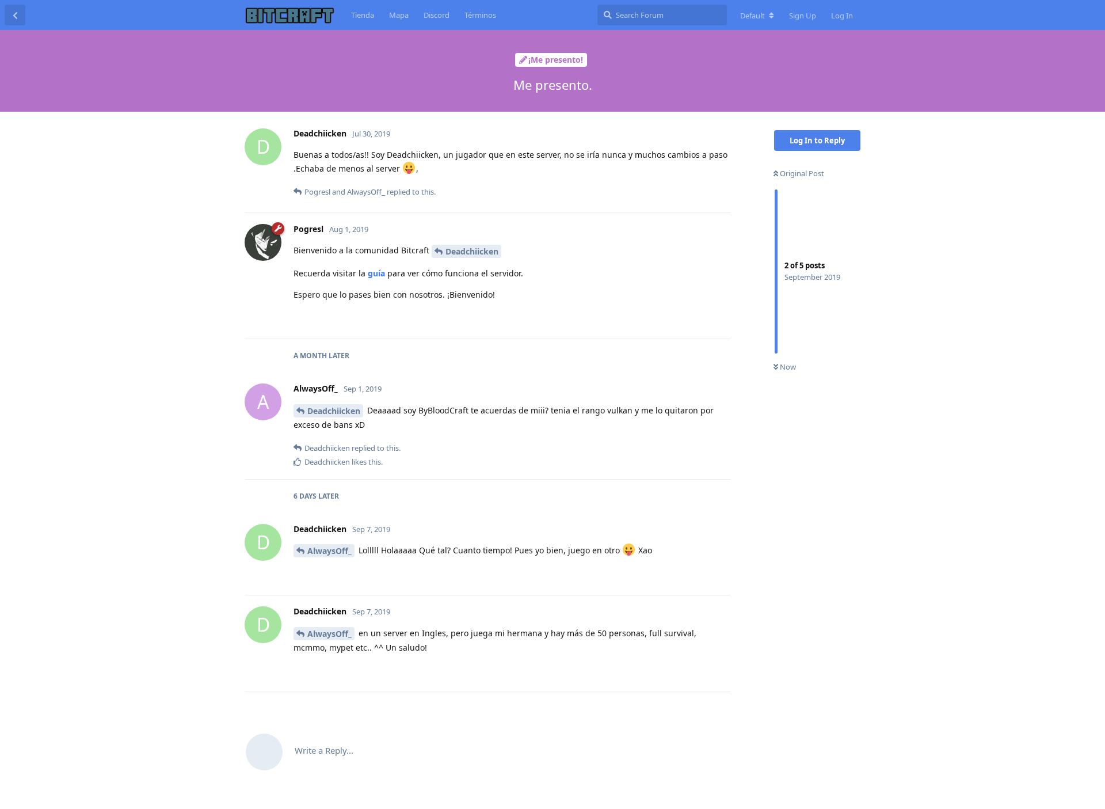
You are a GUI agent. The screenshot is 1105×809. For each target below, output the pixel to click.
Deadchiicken (471, 251)
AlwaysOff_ (329, 550)
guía (376, 273)
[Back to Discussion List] (15, 15)
